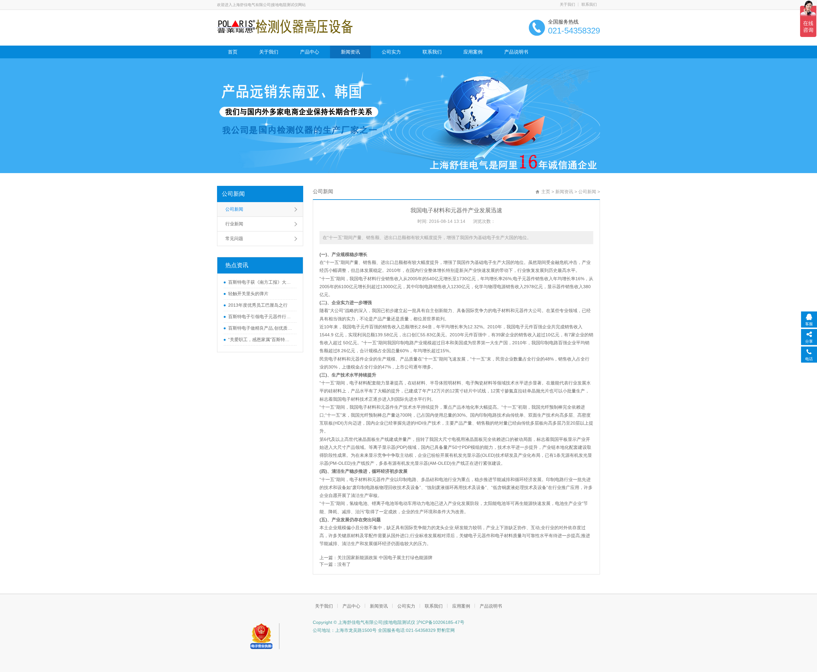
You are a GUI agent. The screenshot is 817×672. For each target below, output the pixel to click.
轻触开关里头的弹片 (248, 293)
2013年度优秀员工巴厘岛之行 (258, 305)
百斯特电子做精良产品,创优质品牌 (260, 328)
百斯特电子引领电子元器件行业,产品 (260, 316)
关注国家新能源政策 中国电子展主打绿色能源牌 (384, 557)
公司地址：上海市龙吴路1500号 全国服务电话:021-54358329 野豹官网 (384, 630)
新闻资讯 (350, 52)
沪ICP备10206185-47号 (439, 622)
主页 (545, 191)
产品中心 (309, 52)
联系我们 (589, 4)
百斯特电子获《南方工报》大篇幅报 (260, 282)
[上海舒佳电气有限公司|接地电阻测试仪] (285, 26)
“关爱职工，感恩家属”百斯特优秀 (260, 339)
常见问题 (234, 238)
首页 (232, 52)
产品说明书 (516, 52)
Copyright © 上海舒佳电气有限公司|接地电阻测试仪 (364, 622)
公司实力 (391, 52)
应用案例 (473, 52)
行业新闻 (234, 223)
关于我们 (567, 4)
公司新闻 (233, 194)
